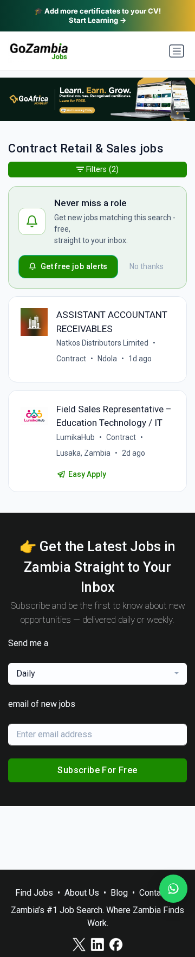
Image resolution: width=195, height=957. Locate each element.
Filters (102, 169)
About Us (81, 893)
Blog (119, 893)
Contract (71, 358)
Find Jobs (34, 893)
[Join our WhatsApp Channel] (173, 889)
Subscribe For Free (97, 770)
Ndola (107, 358)
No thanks (146, 266)
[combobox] (97, 674)
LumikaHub (75, 437)
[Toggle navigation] (176, 51)
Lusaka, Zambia (83, 453)
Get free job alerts (74, 266)
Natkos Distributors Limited (102, 343)
